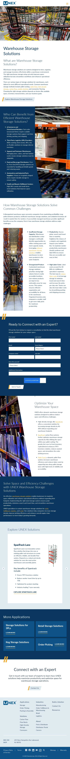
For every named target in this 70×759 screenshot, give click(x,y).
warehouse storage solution (21, 496)
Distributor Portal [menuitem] (42, 727)
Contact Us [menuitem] (56, 706)
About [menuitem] (38, 721)
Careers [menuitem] (38, 730)
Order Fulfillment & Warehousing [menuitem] (42, 709)
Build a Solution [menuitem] (58, 702)
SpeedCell (58, 422)
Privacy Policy (8, 750)
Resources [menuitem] (56, 710)
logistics (13, 511)
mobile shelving (23, 89)
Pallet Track (42, 457)
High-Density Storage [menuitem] (24, 726)
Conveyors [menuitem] (23, 730)
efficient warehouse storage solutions (35, 250)
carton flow (13, 89)
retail (21, 511)
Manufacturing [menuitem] (41, 705)
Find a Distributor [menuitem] (42, 724)
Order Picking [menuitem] (24, 708)
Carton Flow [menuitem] (24, 719)
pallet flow (33, 87)
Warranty (63, 750)
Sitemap (53, 750)
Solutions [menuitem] (23, 716)
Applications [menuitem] (24, 702)
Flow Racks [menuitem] (23, 722)
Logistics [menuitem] (39, 716)
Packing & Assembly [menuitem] (26, 711)
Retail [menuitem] (38, 713)
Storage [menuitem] (22, 705)
